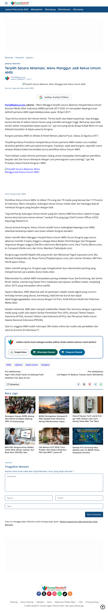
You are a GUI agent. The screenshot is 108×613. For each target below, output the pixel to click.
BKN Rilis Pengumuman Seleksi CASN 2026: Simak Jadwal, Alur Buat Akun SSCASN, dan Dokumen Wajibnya (19, 450)
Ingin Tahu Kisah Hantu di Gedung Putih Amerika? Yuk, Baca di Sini (24, 374)
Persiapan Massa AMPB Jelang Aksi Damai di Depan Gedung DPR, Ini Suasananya (19, 419)
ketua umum (32, 365)
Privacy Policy (92, 602)
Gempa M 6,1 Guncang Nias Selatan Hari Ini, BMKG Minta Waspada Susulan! (86, 450)
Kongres (45, 365)
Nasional (16, 63)
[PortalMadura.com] (19, 3)
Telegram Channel (73, 352)
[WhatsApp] (59, 593)
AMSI (8, 365)
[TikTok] (65, 594)
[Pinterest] (49, 593)
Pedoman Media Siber (65, 602)
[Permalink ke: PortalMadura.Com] (7, 78)
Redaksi (40, 602)
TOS (81, 602)
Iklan (49, 602)
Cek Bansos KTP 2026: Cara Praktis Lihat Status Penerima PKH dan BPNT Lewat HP (52, 450)
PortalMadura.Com (18, 77)
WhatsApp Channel (46, 352)
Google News (20, 352)
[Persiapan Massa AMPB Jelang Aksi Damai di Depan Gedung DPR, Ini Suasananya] (20, 405)
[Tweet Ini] (84, 384)
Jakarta (8, 63)
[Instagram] (54, 593)
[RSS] (70, 593)
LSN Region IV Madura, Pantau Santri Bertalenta (80, 373)
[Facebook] (39, 593)
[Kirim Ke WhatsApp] (101, 384)
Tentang (14, 602)
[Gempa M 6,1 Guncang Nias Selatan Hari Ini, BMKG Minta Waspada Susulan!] (88, 436)
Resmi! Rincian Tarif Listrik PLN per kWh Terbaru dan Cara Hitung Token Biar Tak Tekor (87, 418)
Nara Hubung (27, 602)
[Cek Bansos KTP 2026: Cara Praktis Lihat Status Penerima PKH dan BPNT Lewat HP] (54, 436)
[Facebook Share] (78, 384)
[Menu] (7, 3)
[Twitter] (44, 593)
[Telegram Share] (95, 384)
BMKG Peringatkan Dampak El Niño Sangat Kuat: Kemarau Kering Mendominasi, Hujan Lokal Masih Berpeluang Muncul (54, 419)
